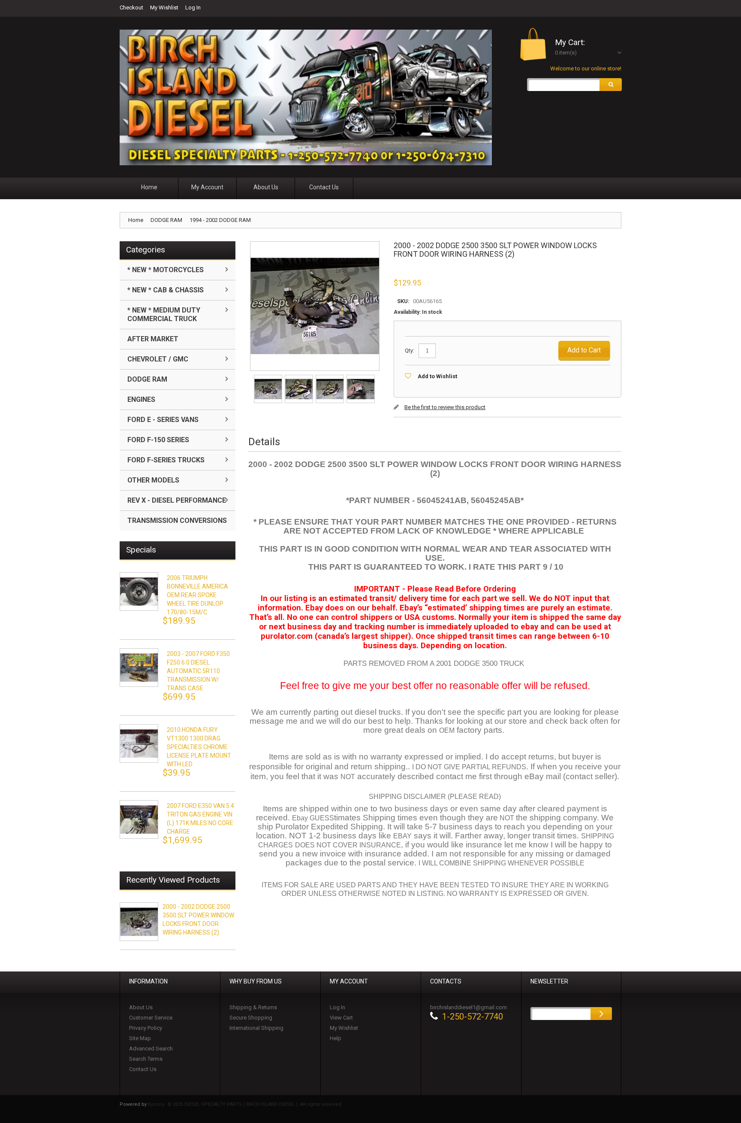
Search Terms (146, 1059)
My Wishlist (164, 7)
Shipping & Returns (253, 1007)
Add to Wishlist (437, 376)
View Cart (341, 1017)
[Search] (610, 84)
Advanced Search (151, 1048)
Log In (193, 7)
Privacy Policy (145, 1028)
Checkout (131, 7)
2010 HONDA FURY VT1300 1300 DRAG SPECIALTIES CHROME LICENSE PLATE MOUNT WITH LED (199, 747)
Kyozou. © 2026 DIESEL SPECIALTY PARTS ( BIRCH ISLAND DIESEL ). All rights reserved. (245, 1104)
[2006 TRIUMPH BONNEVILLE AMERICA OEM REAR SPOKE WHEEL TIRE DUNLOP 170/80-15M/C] (139, 591)
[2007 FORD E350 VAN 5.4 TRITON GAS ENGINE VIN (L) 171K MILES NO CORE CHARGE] (139, 819)
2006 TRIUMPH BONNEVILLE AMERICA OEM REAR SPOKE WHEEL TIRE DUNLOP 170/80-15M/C (197, 595)
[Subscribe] (601, 1013)
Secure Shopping (250, 1017)
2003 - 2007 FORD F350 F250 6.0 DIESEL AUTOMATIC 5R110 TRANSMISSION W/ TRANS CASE (198, 671)
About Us (141, 1007)
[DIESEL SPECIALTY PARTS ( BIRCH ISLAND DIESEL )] (306, 97)
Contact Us (143, 1069)
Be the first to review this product (444, 407)
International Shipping (256, 1028)
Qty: (409, 350)
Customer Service (150, 1017)
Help (335, 1038)
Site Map (140, 1038)
